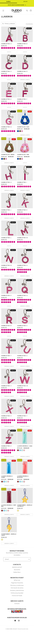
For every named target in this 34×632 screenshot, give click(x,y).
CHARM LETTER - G (6, 126)
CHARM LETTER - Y (22, 415)
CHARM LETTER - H (6, 182)
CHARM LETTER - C (6, 71)
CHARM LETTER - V (6, 385)
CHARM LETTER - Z (6, 446)
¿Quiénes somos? (17, 567)
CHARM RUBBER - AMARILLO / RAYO (8, 534)
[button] (3, 10)
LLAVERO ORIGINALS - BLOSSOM (23, 476)
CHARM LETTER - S (22, 325)
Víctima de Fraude (17, 595)
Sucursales (17, 569)
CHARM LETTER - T (6, 355)
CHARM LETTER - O (22, 265)
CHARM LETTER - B (22, 43)
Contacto (17, 603)
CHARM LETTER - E (6, 99)
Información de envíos (17, 588)
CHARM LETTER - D (22, 71)
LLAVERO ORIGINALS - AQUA (24, 446)
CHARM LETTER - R (6, 325)
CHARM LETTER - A (6, 43)
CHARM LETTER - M (22, 237)
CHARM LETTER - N (6, 265)
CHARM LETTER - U (22, 355)
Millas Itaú (17, 580)
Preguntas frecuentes (17, 582)
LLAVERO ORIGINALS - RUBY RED (8, 505)
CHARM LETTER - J (6, 210)
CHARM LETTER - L (6, 237)
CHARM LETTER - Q (22, 295)
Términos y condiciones (17, 585)
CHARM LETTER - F (22, 99)
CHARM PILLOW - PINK (23, 154)
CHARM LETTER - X (6, 415)
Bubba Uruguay (13, 628)
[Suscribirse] (29, 559)
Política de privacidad (17, 593)
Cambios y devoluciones (17, 590)
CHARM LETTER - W (22, 385)
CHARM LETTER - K (22, 210)
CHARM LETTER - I (22, 182)
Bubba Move (17, 572)
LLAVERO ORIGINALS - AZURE (7, 476)
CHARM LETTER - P (6, 295)
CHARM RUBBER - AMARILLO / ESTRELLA (24, 505)
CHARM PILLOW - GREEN (7, 154)
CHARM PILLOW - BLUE (23, 126)
